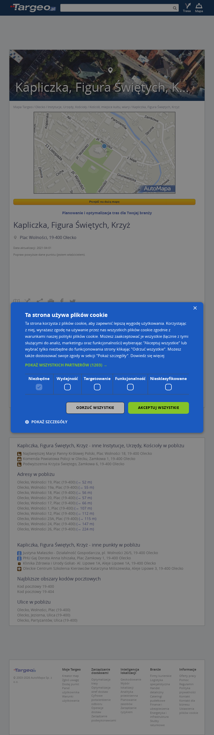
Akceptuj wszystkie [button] (158, 407)
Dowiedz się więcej (147, 355)
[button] (107, 365)
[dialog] (107, 367)
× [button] (195, 308)
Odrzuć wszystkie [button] (95, 407)
